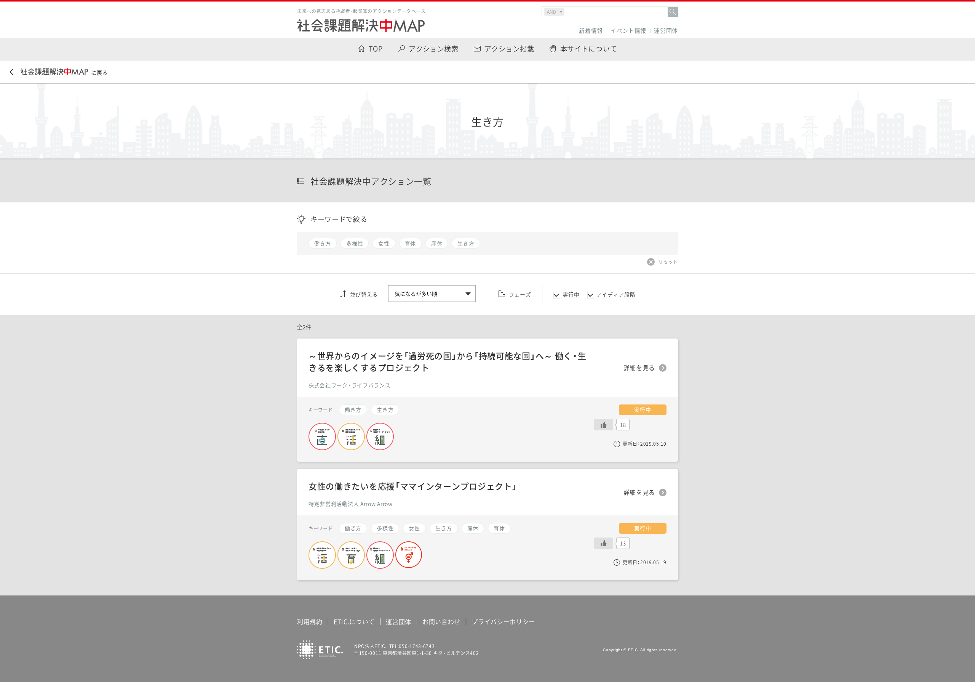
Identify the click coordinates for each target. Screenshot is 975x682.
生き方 (443, 528)
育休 (499, 528)
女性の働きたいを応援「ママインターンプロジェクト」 (412, 486)
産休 (472, 528)
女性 (414, 528)
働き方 (353, 528)
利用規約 (310, 621)
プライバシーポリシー (503, 621)
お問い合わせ (441, 621)
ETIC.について (354, 621)
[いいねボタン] (603, 543)
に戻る (99, 72)
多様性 (385, 528)
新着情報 (591, 31)
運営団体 (666, 31)
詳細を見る (639, 492)
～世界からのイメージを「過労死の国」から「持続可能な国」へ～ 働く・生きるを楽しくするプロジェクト (447, 361)
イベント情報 (628, 31)
